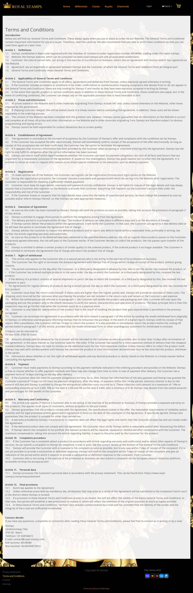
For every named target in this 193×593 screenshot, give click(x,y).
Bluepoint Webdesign (101, 588)
